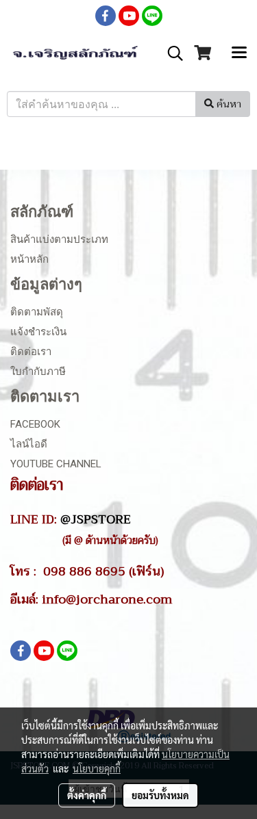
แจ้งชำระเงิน (38, 332)
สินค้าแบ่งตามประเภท (59, 239)
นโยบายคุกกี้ (97, 768)
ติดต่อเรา (30, 352)
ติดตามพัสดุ (36, 312)
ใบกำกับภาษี (38, 371)
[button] (170, 53)
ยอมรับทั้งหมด (160, 795)
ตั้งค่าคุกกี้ (86, 795)
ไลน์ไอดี (28, 444)
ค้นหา (227, 104)
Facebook (35, 424)
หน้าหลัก (29, 259)
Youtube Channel (55, 464)
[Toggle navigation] (239, 53)
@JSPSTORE (95, 519)
